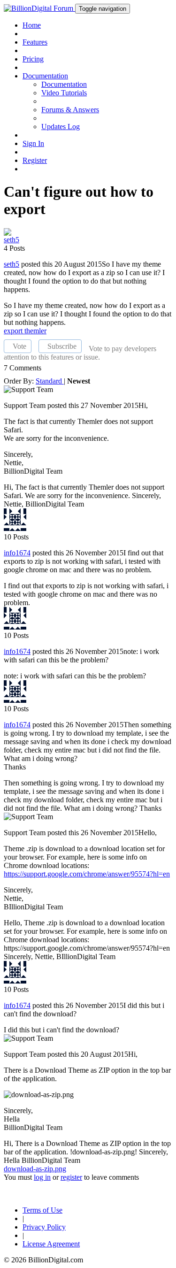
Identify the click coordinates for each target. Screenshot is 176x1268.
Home (32, 25)
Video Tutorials (64, 93)
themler (35, 331)
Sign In (33, 143)
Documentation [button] (45, 76)
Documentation (64, 84)
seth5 (11, 264)
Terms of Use (42, 1210)
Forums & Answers (70, 110)
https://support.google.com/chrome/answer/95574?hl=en (87, 874)
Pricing (33, 59)
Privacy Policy (44, 1227)
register (71, 1177)
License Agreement (51, 1244)
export (14, 331)
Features (35, 42)
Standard (50, 381)
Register (35, 160)
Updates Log (60, 127)
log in (42, 1177)
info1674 (17, 553)
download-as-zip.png (35, 1169)
